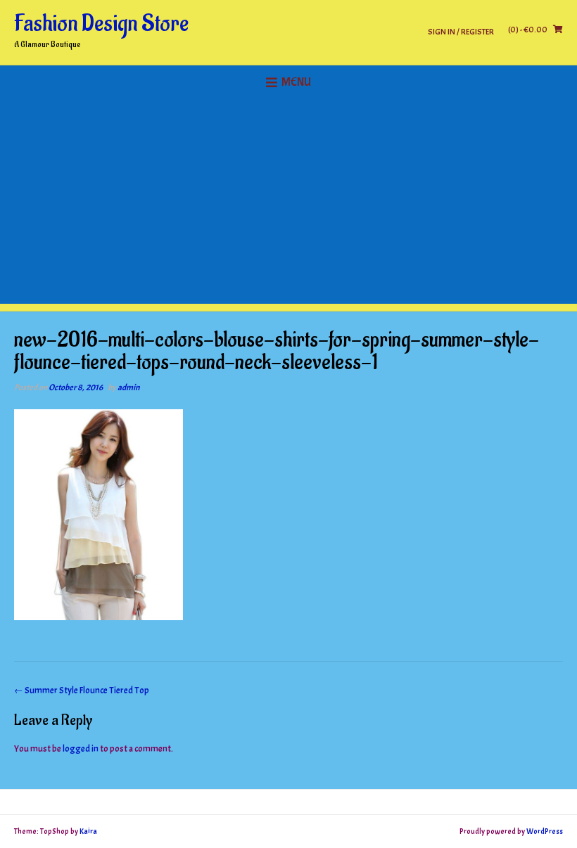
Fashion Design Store (101, 24)
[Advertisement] (288, 205)
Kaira (88, 831)
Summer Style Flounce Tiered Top (81, 690)
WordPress (544, 831)
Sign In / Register (461, 31)
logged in (81, 748)
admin (128, 387)
